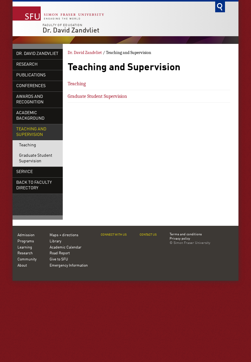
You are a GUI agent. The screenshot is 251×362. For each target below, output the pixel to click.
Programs (25, 241)
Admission (26, 235)
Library (55, 241)
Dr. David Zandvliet (71, 30)
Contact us (148, 234)
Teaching (27, 145)
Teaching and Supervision (31, 132)
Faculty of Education (62, 25)
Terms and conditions (186, 234)
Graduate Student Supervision (35, 158)
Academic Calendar (65, 247)
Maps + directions (64, 235)
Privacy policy (180, 239)
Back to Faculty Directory (34, 185)
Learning (24, 247)
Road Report (60, 253)
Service (24, 172)
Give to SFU (59, 259)
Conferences (31, 86)
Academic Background (30, 116)
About (22, 266)
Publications (31, 75)
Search (220, 7)
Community (26, 259)
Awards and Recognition (29, 99)
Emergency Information (69, 266)
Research (27, 65)
